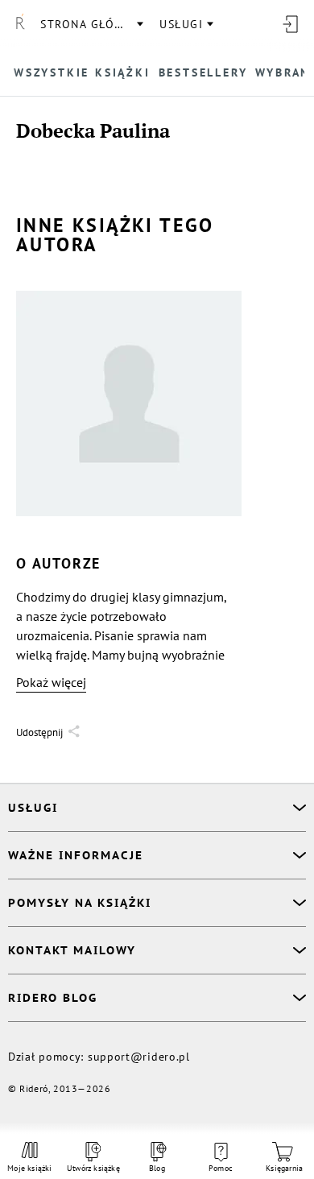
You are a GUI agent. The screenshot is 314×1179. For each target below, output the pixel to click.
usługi (181, 24)
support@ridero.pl (139, 1056)
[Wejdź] (290, 24)
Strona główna (91, 24)
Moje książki (29, 1168)
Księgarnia (284, 1168)
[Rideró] (20, 24)
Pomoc (221, 1168)
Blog (157, 1168)
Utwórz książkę (93, 1168)
